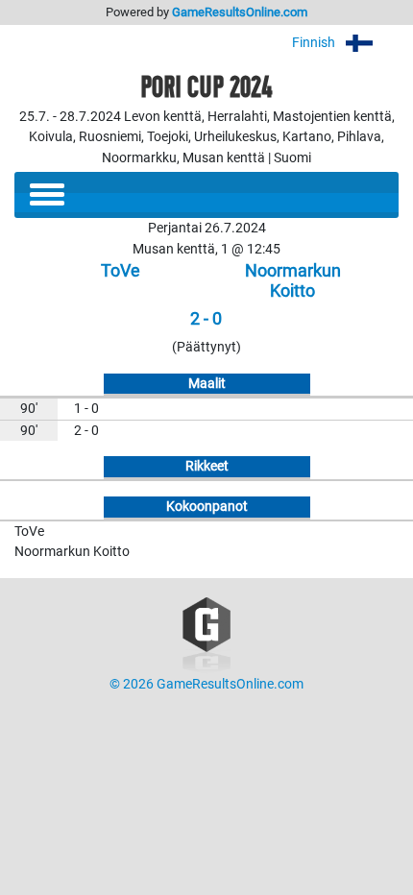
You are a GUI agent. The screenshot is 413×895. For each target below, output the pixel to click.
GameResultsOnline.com (239, 12)
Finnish (315, 43)
